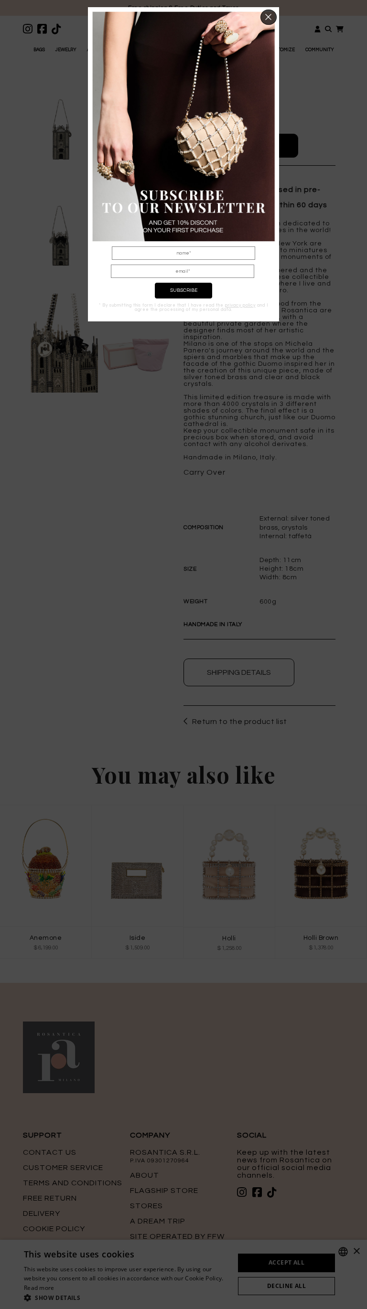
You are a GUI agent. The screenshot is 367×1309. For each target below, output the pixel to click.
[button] (268, 17)
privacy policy (240, 305)
